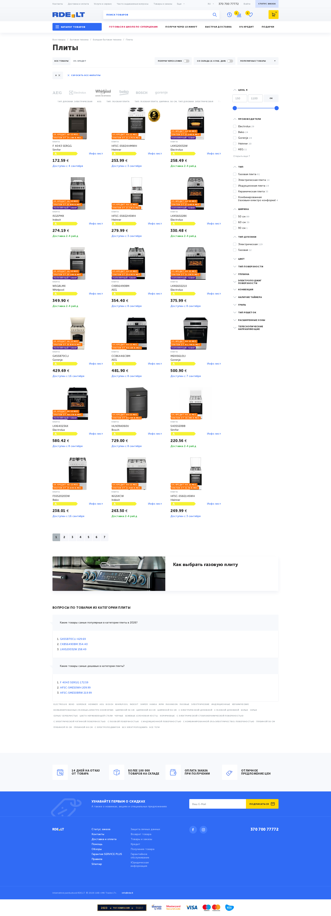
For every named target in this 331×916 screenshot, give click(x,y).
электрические (200, 704)
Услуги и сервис (103, 3)
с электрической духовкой (195, 710)
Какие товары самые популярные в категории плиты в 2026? (99, 622)
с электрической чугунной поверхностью (79, 721)
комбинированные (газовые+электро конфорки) (83, 710)
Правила (97, 859)
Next (221, 101)
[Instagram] (203, 830)
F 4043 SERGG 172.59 (74, 682)
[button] (77, 27)
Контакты (57, 3)
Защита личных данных (145, 829)
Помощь (97, 844)
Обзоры (97, 849)
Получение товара (142, 849)
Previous (53, 101)
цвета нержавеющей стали (96, 716)
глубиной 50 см (265, 721)
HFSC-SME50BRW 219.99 (76, 692)
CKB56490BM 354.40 (74, 644)
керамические (240, 704)
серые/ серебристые (65, 716)
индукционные (220, 704)
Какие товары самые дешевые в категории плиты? (92, 666)
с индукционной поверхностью (161, 721)
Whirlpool (121, 704)
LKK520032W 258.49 (73, 649)
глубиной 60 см (83, 727)
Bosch (109, 704)
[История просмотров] (229, 15)
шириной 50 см (125, 710)
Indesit (134, 704)
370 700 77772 (229, 4)
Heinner (93, 704)
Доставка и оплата (78, 3)
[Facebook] (193, 830)
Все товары (61, 61)
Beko (72, 704)
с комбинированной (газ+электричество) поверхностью (218, 721)
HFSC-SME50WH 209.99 (75, 687)
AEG (102, 704)
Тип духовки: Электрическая (74, 101)
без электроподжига (134, 727)
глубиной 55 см (62, 727)
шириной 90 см (167, 710)
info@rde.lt (127, 893)
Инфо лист (96, 153)
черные (119, 716)
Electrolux (60, 704)
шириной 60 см (146, 710)
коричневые (167, 716)
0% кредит (79, 61)
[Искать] (215, 14)
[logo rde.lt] (77, 14)
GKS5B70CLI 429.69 (73, 639)
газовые (184, 704)
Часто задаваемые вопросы (132, 3)
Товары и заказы (162, 3)
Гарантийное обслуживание (140, 855)
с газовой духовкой (226, 710)
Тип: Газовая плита (118, 101)
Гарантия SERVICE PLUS (107, 854)
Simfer (144, 704)
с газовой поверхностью (123, 721)
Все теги (154, 727)
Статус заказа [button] (267, 4)
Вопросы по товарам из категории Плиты (91, 607)
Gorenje (81, 704)
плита (56, 142)
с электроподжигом (107, 727)
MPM (161, 704)
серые (253, 710)
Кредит (135, 844)
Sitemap (97, 864)
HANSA (153, 704)
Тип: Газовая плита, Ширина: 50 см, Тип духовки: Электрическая (173, 101)
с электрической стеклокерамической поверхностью (210, 716)
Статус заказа (101, 829)
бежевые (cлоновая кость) (141, 716)
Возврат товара (141, 834)
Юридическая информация (140, 864)
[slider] (234, 108)
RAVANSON (172, 704)
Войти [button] (247, 3)
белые (244, 710)
